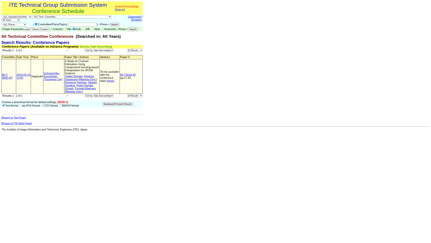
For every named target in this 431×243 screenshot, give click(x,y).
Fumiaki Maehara (85, 88)
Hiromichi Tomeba (75, 82)
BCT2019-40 (128, 74)
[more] (110, 80)
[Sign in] (120, 9)
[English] (136, 19)
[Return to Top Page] (13, 117)
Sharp (69, 88)
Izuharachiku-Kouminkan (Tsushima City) (53, 76)
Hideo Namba (84, 85)
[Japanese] (134, 16)
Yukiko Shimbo (74, 76)
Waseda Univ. (87, 79)
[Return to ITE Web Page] (16, 123)
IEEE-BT (7, 77)
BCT (4, 74)
